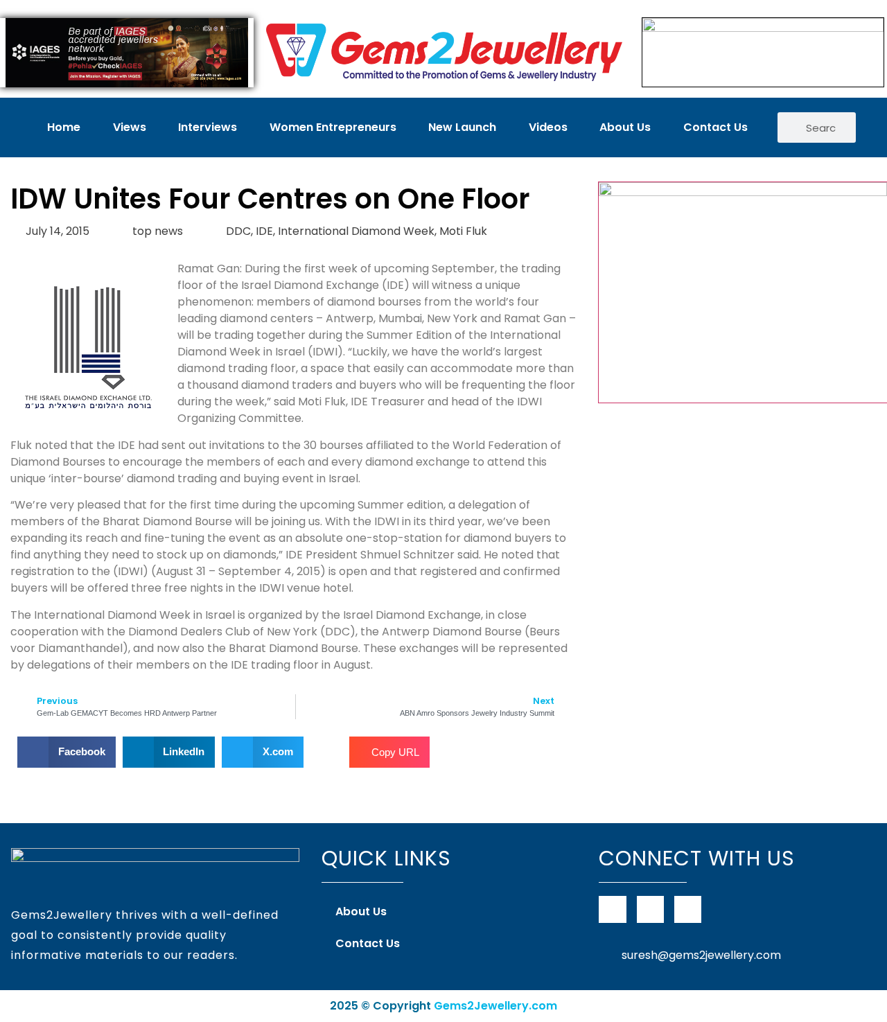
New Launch (462, 127)
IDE (264, 231)
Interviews (207, 127)
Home (63, 127)
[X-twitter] (650, 909)
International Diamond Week (356, 231)
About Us (625, 127)
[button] (66, 752)
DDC (238, 231)
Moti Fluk (463, 231)
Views (129, 127)
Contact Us (715, 127)
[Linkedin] (687, 909)
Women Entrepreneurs (333, 127)
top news (157, 231)
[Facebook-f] (612, 909)
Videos (548, 127)
